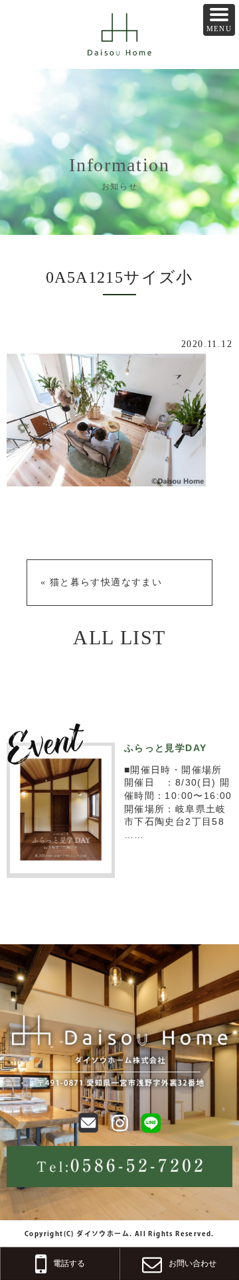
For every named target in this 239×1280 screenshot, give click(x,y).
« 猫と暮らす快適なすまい (101, 582)
